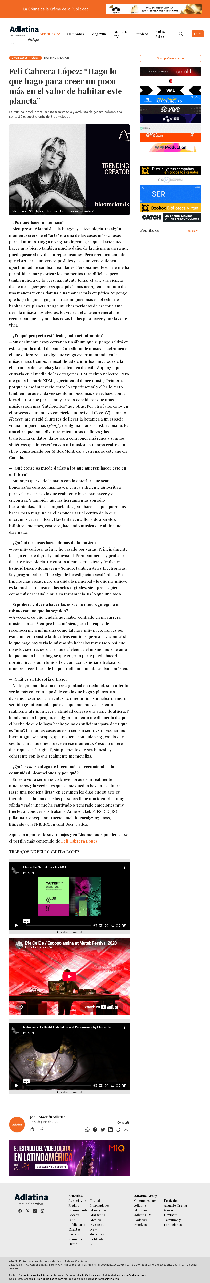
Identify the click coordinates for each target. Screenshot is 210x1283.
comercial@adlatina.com (131, 1275)
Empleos (141, 33)
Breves (73, 1215)
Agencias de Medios (77, 1202)
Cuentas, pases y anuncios (75, 1234)
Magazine (99, 33)
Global (35, 57)
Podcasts (140, 1220)
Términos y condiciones (173, 1222)
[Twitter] (103, 1130)
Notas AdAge (160, 34)
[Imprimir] (118, 1130)
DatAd (73, 1244)
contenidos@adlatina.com (38, 1275)
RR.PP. (95, 1244)
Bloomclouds (19, 57)
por (47, 1116)
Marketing (98, 1215)
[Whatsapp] (87, 1130)
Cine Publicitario (76, 1222)
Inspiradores (99, 1205)
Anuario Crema (175, 1205)
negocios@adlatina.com (105, 1278)
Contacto (170, 1215)
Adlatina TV (121, 34)
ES (195, 34)
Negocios (97, 1224)
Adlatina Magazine (141, 1207)
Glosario (170, 1210)
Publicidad (97, 1239)
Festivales (171, 1200)
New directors (97, 1231)
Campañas (75, 33)
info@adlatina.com (91, 1275)
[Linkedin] (110, 1130)
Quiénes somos (145, 1200)
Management (100, 1210)
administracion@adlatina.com (46, 1278)
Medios (95, 1220)
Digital (95, 1200)
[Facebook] (95, 1130)
